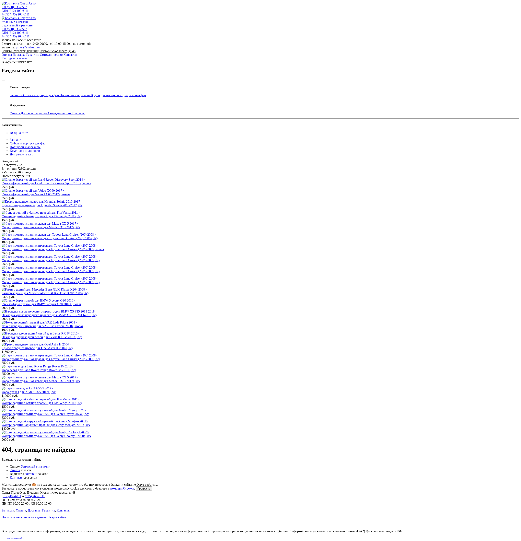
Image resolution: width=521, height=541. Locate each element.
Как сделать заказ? (14, 58)
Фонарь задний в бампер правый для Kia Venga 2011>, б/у (42, 216)
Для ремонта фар (134, 95)
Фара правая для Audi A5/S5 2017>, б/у (29, 392)
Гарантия (33, 54)
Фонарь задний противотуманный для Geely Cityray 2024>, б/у (45, 414)
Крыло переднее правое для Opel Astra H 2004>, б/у (37, 348)
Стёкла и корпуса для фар (41, 95)
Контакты (70, 54)
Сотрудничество (51, 54)
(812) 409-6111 (15, 10)
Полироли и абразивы (75, 95)
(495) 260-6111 (16, 14)
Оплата (7, 54)
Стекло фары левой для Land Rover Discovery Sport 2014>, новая (46, 183)
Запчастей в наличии (35, 466)
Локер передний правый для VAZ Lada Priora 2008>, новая (42, 326)
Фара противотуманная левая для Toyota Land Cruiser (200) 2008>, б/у (50, 238)
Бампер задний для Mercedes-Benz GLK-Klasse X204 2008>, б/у (45, 293)
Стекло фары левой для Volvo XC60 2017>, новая (36, 194)
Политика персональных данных (25, 517)
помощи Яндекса (122, 488)
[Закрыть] (3, 80)
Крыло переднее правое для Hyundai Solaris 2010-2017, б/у (42, 205)
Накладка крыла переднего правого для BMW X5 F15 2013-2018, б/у (49, 315)
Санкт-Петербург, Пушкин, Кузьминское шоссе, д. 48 (39, 51)
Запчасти (16, 95)
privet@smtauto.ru (28, 47)
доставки (31, 473)
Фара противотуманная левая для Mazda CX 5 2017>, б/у (41, 227)
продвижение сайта (15, 538)
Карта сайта (57, 517)
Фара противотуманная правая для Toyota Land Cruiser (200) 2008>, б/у (51, 260)
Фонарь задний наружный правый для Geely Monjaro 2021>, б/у (46, 425)
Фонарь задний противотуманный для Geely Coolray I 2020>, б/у (46, 436)
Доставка (19, 54)
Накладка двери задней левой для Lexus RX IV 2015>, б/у (42, 337)
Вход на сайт (19, 132)
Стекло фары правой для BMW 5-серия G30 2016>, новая (41, 304)
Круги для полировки (106, 95)
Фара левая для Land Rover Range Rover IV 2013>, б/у (39, 370)
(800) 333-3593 (14, 7)
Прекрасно (143, 488)
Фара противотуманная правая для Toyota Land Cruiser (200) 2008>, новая (53, 249)
